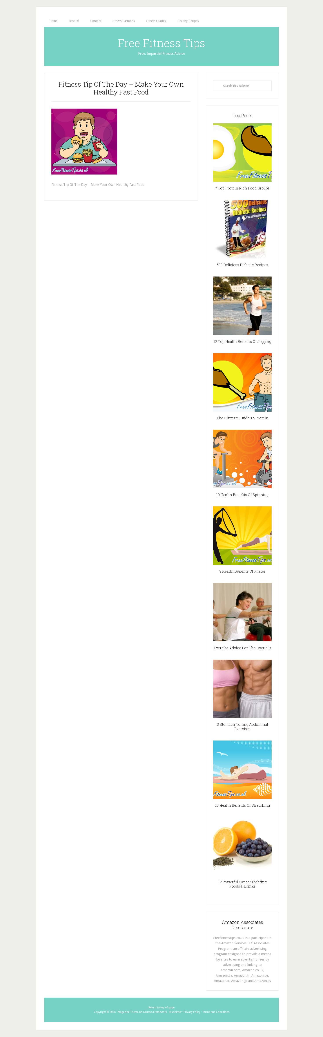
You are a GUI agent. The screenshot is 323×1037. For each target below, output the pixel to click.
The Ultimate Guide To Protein (242, 418)
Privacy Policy (192, 1011)
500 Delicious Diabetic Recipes (242, 264)
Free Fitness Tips (161, 43)
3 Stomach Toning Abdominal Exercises (242, 726)
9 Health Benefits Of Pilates (242, 571)
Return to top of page (161, 1007)
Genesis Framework (155, 1011)
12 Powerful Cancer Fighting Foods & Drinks (242, 884)
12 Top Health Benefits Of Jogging (242, 341)
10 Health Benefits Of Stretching (242, 805)
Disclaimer (175, 1011)
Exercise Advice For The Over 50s (242, 648)
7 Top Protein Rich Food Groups (242, 188)
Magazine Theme (128, 1011)
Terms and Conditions (215, 1011)
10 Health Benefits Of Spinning (242, 494)
